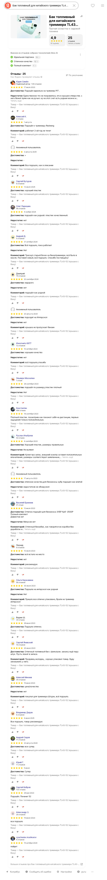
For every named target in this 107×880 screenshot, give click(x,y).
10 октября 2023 (30, 349)
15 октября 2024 (30, 843)
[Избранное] (93, 5)
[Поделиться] (82, 16)
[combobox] (40, 5)
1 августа (28, 122)
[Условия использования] (80, 54)
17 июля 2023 (29, 87)
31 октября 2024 (30, 242)
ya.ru (83, 871)
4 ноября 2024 (30, 212)
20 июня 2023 (29, 648)
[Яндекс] (8, 5)
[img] (17, 87)
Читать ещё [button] (16, 101)
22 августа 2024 (30, 743)
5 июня (27, 768)
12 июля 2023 (29, 508)
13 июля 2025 (29, 187)
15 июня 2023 (29, 683)
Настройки (66, 871)
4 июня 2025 (29, 718)
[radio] (12, 111)
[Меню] (102, 5)
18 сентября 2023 (31, 414)
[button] (74, 75)
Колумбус (15, 871)
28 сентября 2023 (31, 384)
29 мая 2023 (29, 793)
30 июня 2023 (30, 586)
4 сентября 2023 (31, 441)
